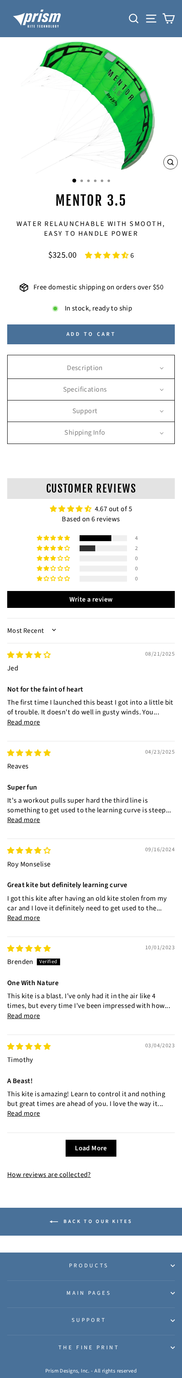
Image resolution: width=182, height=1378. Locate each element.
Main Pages (89, 1293)
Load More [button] (91, 1148)
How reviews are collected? (49, 1175)
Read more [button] (23, 722)
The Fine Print (89, 1347)
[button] (107, 256)
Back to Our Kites (97, 1221)
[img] (29, 655)
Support (89, 1320)
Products (89, 1265)
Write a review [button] (91, 599)
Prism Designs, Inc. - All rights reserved (91, 1371)
